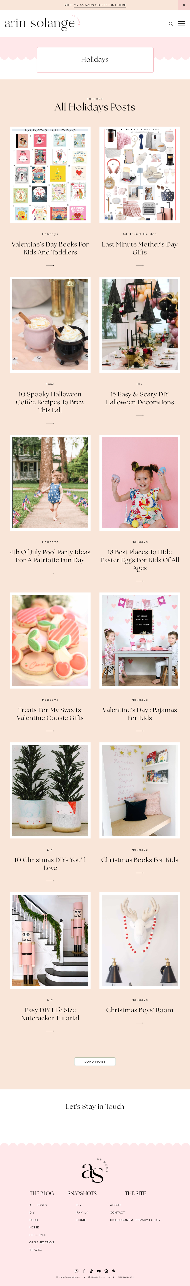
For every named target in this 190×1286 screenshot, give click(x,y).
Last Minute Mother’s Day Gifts (140, 249)
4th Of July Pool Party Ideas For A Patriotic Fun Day (50, 556)
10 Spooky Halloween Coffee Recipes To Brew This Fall (50, 402)
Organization (41, 1242)
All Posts (38, 1205)
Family (82, 1212)
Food (50, 384)
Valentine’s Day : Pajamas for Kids (140, 714)
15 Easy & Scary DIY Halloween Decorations (139, 398)
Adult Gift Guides (140, 234)
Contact (117, 1212)
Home (34, 1227)
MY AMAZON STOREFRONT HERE (100, 5)
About (115, 1205)
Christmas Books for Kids (139, 860)
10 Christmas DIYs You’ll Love (50, 864)
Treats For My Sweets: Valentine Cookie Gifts (50, 714)
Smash (130, 1277)
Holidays (50, 234)
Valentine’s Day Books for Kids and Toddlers (50, 249)
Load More (95, 1061)
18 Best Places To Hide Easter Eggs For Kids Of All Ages (139, 560)
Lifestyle (37, 1235)
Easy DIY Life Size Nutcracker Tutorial (50, 1014)
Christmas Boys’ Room (139, 1010)
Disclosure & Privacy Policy (135, 1220)
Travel (35, 1249)
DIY (140, 384)
